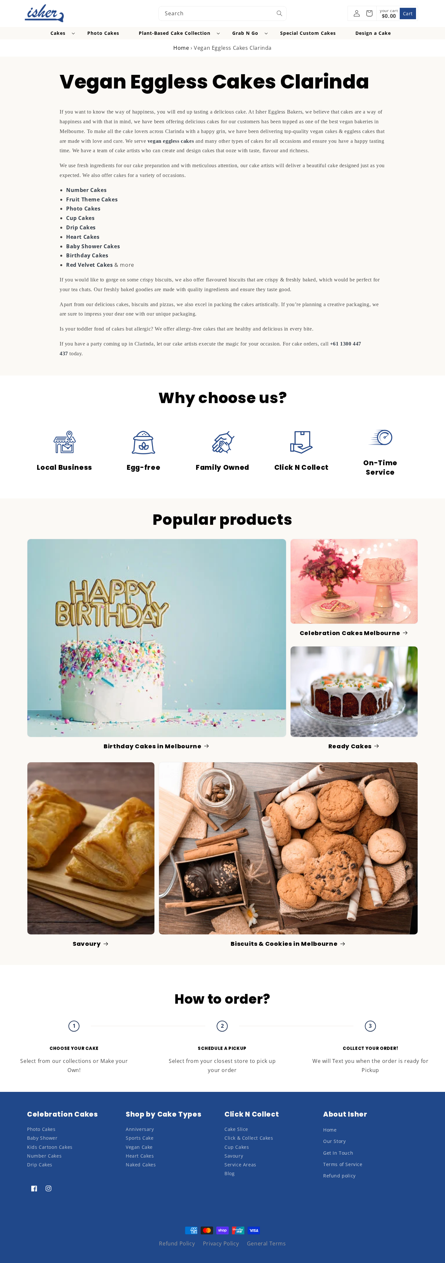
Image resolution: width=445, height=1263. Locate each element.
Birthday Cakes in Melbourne (153, 746)
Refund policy (339, 1176)
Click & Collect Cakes (248, 1138)
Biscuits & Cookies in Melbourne (284, 944)
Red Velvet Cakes (89, 264)
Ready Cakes (350, 746)
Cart (408, 13)
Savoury (87, 944)
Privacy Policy (221, 1243)
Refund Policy (177, 1243)
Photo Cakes (83, 208)
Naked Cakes (141, 1164)
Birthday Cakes (87, 255)
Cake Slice (236, 1129)
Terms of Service (343, 1164)
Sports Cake (140, 1138)
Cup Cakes (80, 218)
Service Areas (240, 1164)
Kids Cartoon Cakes (50, 1147)
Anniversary (140, 1129)
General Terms (266, 1243)
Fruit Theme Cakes (92, 199)
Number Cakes (86, 190)
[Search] (279, 13)
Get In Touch (338, 1153)
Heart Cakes (83, 236)
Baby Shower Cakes (93, 246)
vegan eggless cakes (171, 141)
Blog (229, 1173)
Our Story (334, 1141)
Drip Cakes (81, 227)
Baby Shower (42, 1138)
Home (181, 47)
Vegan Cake (139, 1147)
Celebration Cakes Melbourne (350, 633)
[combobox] (222, 13)
